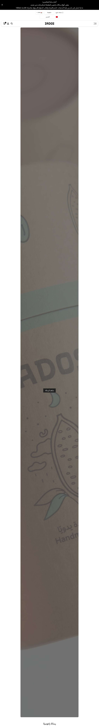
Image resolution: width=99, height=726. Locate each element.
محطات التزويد (58, 12)
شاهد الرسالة (49, 390)
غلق (97, 5)
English (49, 12)
